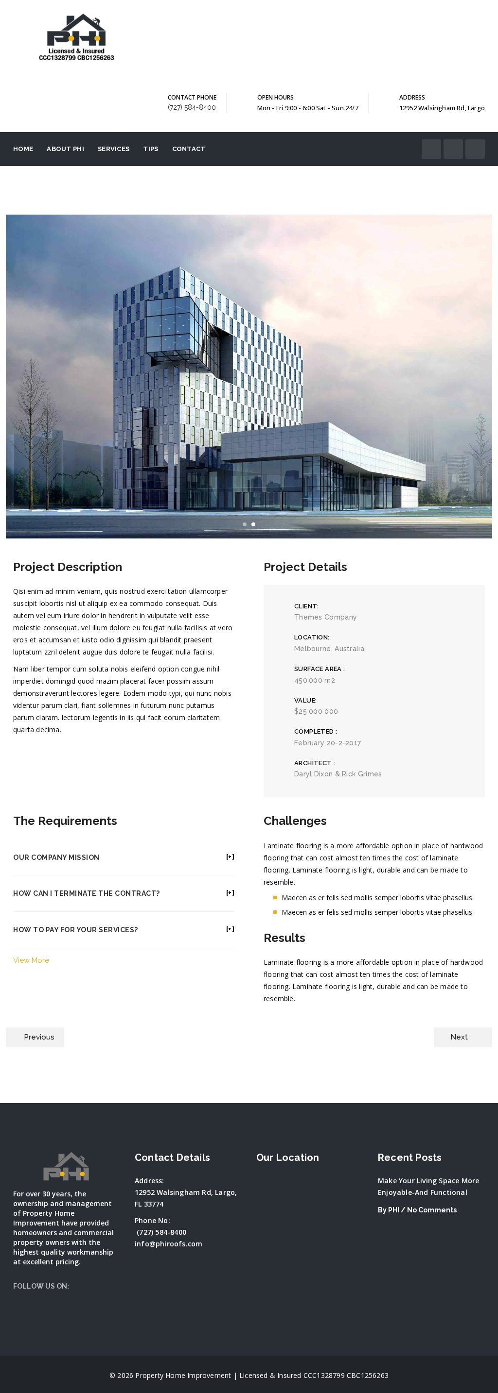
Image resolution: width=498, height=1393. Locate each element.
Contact (189, 148)
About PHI (65, 148)
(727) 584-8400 (192, 107)
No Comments (432, 1210)
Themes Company (325, 617)
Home (23, 148)
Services (113, 148)
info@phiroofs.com (168, 1243)
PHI (393, 1210)
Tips (150, 148)
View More (31, 960)
